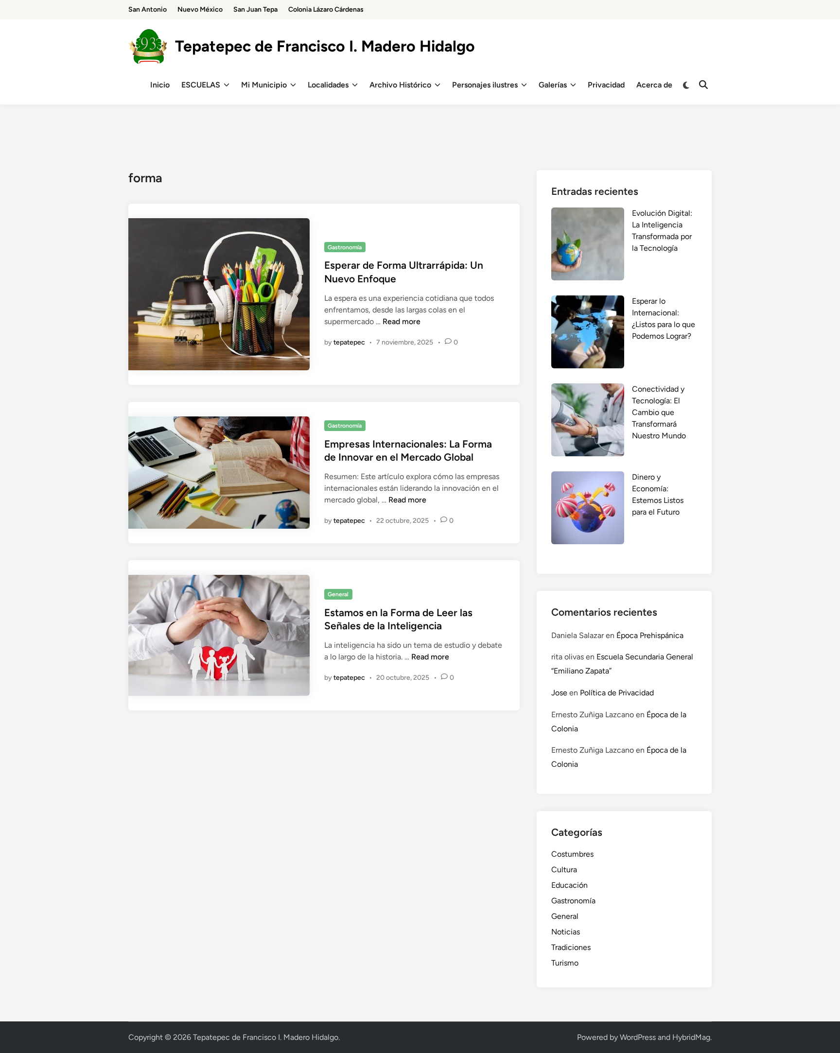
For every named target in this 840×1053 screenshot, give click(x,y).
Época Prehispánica (649, 635)
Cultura (564, 869)
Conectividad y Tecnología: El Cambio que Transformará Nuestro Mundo (659, 412)
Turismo (564, 962)
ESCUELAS (200, 84)
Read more (401, 321)
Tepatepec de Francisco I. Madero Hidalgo (325, 46)
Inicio (160, 84)
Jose (559, 692)
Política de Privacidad (617, 692)
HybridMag (691, 1037)
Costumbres (572, 854)
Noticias (565, 931)
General (338, 594)
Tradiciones (571, 947)
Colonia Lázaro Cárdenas (326, 9)
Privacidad (606, 84)
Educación (569, 885)
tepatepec (349, 342)
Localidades (328, 84)
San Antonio (147, 9)
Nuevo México (200, 9)
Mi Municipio (264, 84)
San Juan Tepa (255, 9)
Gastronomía (345, 247)
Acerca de (654, 84)
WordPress (638, 1037)
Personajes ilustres (485, 84)
